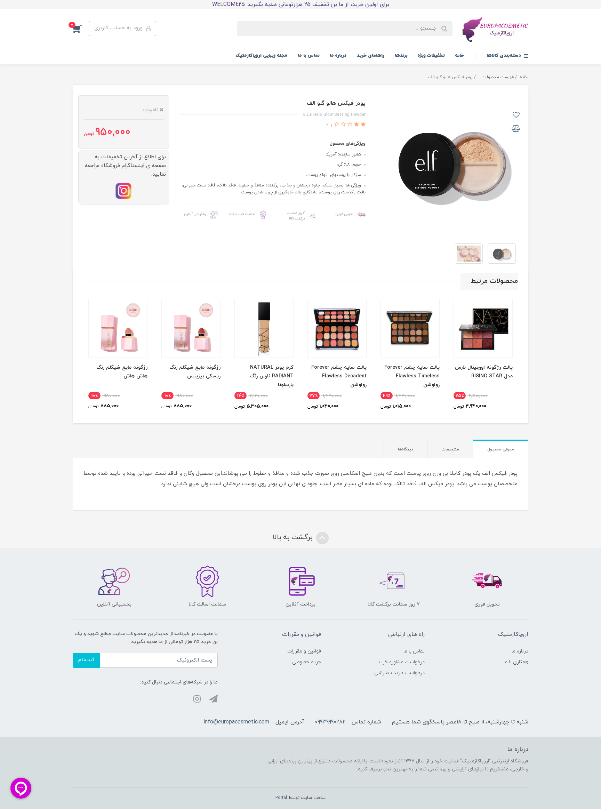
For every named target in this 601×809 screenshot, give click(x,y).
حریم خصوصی (306, 662)
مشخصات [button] (450, 449)
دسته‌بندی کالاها (504, 56)
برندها (401, 56)
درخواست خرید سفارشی (399, 673)
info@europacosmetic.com (236, 722)
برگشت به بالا (293, 538)
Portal (281, 798)
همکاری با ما (516, 662)
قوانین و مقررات (304, 651)
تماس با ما (308, 56)
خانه (459, 56)
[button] (81, 28)
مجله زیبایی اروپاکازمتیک (261, 56)
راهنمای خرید (370, 56)
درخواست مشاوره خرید (401, 662)
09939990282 (330, 722)
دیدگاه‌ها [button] (405, 449)
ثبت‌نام (86, 660)
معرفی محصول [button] (500, 449)
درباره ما (338, 56)
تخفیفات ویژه (431, 56)
